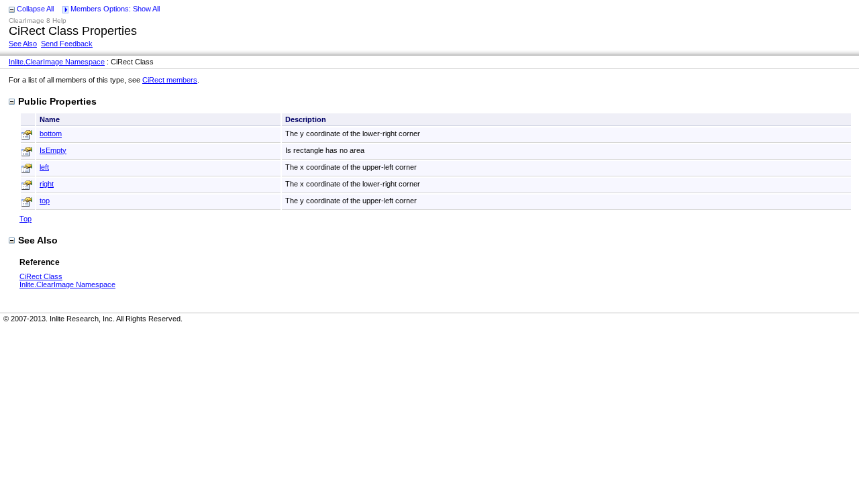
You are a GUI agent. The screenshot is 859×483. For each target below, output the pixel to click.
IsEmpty (53, 150)
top (45, 201)
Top (25, 219)
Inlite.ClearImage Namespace (57, 62)
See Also (23, 44)
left (44, 167)
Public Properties (57, 101)
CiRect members (169, 80)
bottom (51, 133)
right (47, 184)
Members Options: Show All (115, 9)
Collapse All (35, 9)
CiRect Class (40, 276)
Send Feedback (67, 44)
